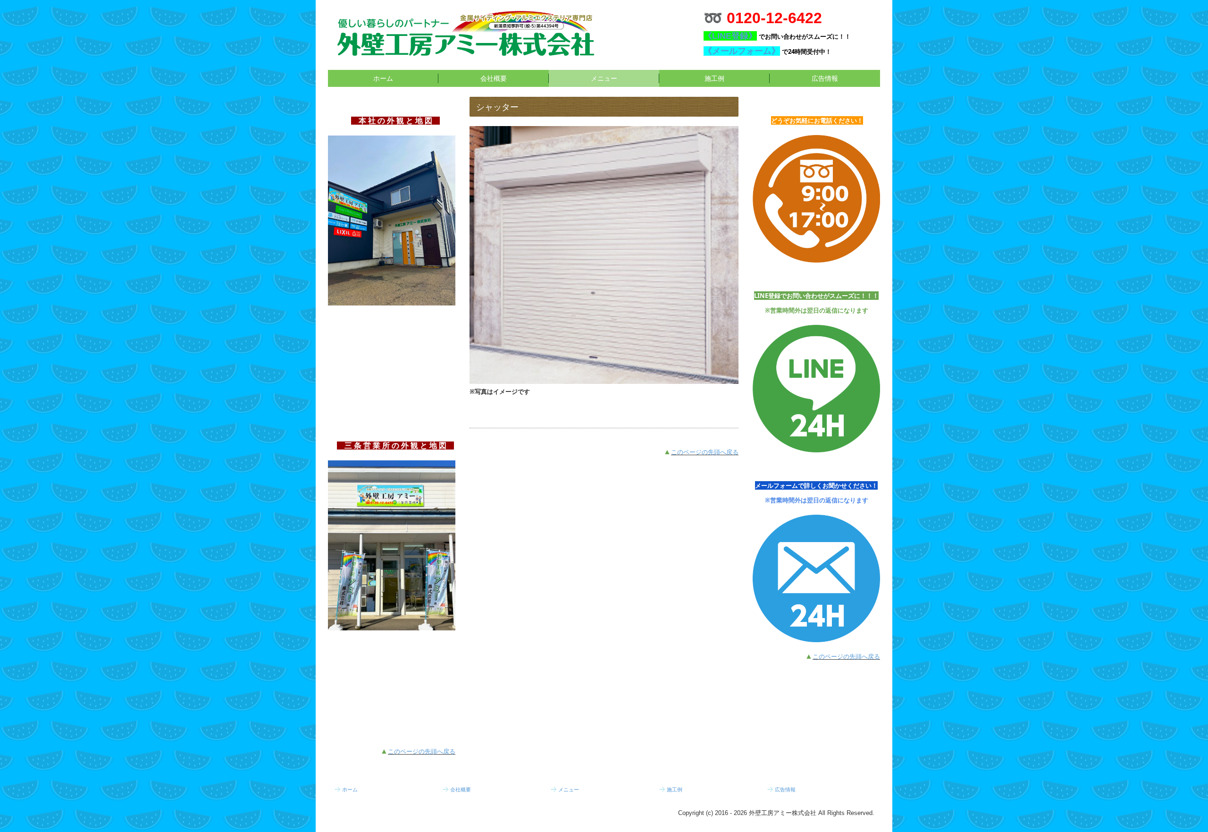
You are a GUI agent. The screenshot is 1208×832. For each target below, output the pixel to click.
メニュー (604, 78)
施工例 (714, 78)
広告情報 (825, 78)
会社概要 (493, 78)
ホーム (383, 78)
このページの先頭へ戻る (421, 751)
